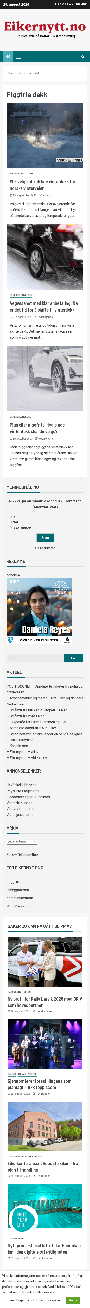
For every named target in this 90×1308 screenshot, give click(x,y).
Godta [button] (73, 1300)
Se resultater (45, 548)
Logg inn (13, 882)
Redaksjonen (45, 317)
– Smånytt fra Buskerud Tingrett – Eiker (37, 710)
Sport (27, 992)
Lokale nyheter (27, 1074)
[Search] (83, 57)
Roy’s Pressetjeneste (23, 791)
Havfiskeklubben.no (21, 785)
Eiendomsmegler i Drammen (28, 797)
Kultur (12, 1074)
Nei (15, 522)
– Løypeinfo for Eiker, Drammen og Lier (36, 722)
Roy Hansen (43, 1093)
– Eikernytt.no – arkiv (22, 752)
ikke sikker (21, 528)
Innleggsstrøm (18, 890)
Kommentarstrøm (20, 898)
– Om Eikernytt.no (20, 740)
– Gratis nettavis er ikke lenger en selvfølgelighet (44, 734)
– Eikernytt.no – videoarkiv (27, 758)
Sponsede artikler (21, 173)
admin (46, 195)
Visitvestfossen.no (21, 809)
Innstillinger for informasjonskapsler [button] (34, 1300)
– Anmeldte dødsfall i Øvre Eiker (31, 728)
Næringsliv (14, 992)
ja (13, 516)
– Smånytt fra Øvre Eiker (25, 716)
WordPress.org (18, 906)
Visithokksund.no (20, 803)
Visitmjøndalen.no (20, 815)
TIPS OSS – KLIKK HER (70, 4)
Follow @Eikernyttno (22, 855)
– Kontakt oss (17, 746)
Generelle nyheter (21, 295)
